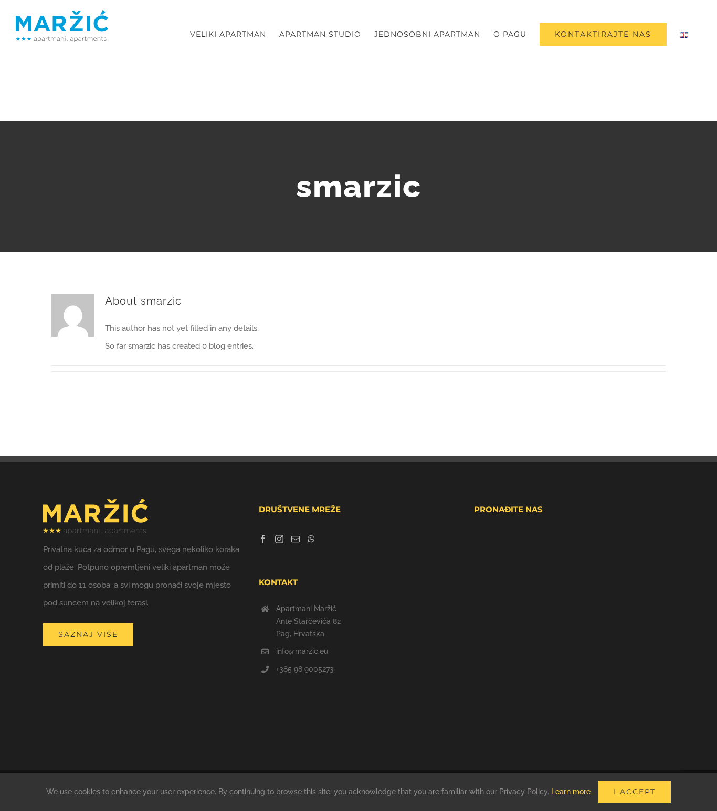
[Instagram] (279, 539)
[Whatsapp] (311, 539)
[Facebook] (263, 539)
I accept (635, 791)
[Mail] (295, 539)
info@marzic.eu (302, 651)
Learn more (571, 791)
